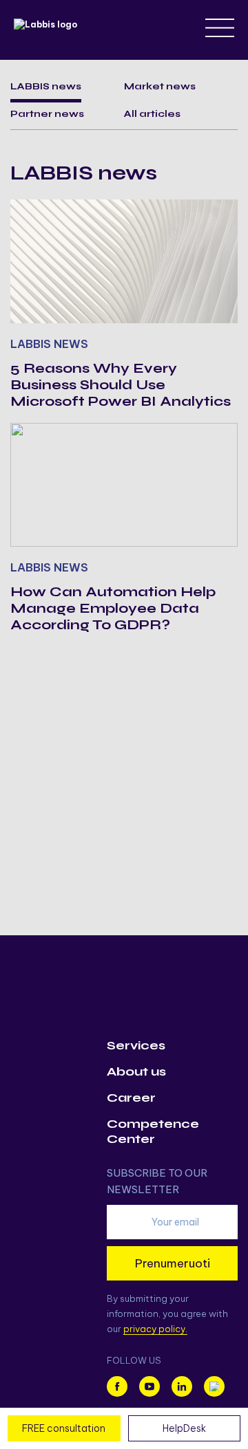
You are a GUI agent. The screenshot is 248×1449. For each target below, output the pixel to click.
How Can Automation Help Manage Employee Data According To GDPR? (113, 608)
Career (131, 1097)
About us (136, 1071)
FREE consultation (63, 1428)
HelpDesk (184, 1428)
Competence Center (153, 1131)
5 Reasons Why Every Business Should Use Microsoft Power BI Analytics (120, 385)
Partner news (47, 114)
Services (136, 1045)
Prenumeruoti (172, 1263)
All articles (152, 114)
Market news (160, 86)
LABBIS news (45, 86)
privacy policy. (155, 1328)
